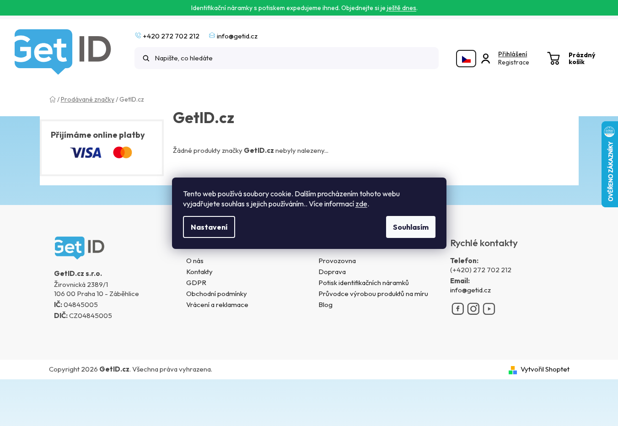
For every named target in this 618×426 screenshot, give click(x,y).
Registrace (513, 62)
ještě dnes (401, 8)
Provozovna (337, 260)
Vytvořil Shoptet (545, 369)
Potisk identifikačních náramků (363, 282)
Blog (325, 304)
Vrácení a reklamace (217, 304)
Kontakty (199, 271)
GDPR (196, 282)
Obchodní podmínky (216, 293)
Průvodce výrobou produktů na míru (373, 293)
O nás (195, 260)
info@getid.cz (470, 290)
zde (361, 203)
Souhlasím (411, 227)
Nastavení (209, 227)
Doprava (332, 271)
